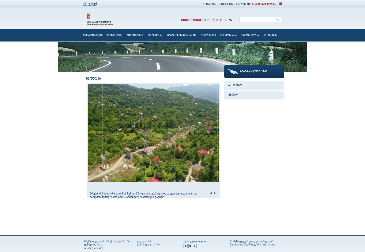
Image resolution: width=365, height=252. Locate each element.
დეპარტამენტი (93, 35)
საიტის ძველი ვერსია (264, 4)
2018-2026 (270, 35)
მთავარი (211, 4)
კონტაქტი (245, 4)
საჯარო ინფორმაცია (181, 35)
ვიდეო (233, 95)
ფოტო (237, 85)
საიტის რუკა (228, 4)
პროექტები (155, 35)
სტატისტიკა (135, 35)
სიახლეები (114, 35)
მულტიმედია (250, 35)
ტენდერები (208, 35)
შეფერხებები (229, 35)
